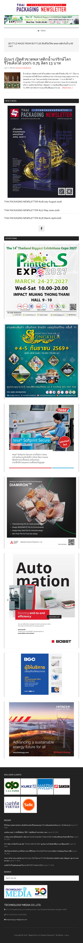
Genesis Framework (47, 935)
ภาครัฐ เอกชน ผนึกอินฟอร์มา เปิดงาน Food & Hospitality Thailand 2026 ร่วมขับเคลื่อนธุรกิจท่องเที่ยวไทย (38, 837)
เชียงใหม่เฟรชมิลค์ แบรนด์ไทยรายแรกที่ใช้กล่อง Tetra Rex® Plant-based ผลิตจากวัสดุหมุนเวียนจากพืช (38, 851)
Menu (43, 31)
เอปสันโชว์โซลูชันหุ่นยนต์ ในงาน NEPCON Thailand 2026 (23, 865)
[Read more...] (67, 88)
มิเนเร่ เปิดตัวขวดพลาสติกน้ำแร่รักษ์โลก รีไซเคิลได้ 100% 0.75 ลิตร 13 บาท (37, 61)
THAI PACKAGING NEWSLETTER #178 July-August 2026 (33, 201)
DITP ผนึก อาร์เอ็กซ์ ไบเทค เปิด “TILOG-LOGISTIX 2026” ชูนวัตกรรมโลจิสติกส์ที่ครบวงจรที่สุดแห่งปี (36, 844)
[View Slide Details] (41, 19)
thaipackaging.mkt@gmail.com (16, 919)
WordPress (59, 935)
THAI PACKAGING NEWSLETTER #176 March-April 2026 (32, 218)
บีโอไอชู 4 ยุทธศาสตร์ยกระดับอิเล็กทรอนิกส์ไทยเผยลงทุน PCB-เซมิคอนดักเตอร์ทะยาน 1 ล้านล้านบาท (37, 825)
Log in (67, 935)
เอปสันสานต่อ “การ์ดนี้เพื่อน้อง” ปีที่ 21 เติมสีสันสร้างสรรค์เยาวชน (25, 832)
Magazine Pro (33, 935)
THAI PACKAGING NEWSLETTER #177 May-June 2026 (31, 210)
